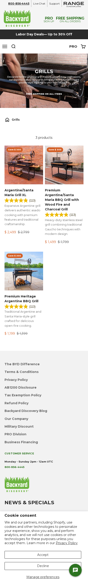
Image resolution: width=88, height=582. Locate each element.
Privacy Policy (67, 543)
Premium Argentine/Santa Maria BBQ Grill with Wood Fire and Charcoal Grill (62, 199)
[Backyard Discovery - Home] (21, 18)
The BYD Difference (22, 364)
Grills (16, 119)
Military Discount (19, 426)
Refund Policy (16, 403)
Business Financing (21, 442)
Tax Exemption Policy (23, 395)
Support (54, 3)
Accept (43, 555)
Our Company (16, 419)
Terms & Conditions (22, 372)
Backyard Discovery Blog (26, 411)
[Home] (7, 119)
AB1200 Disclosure (21, 387)
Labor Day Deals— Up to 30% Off (44, 34)
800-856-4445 (18, 3)
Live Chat (39, 3)
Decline (43, 566)
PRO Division (15, 434)
